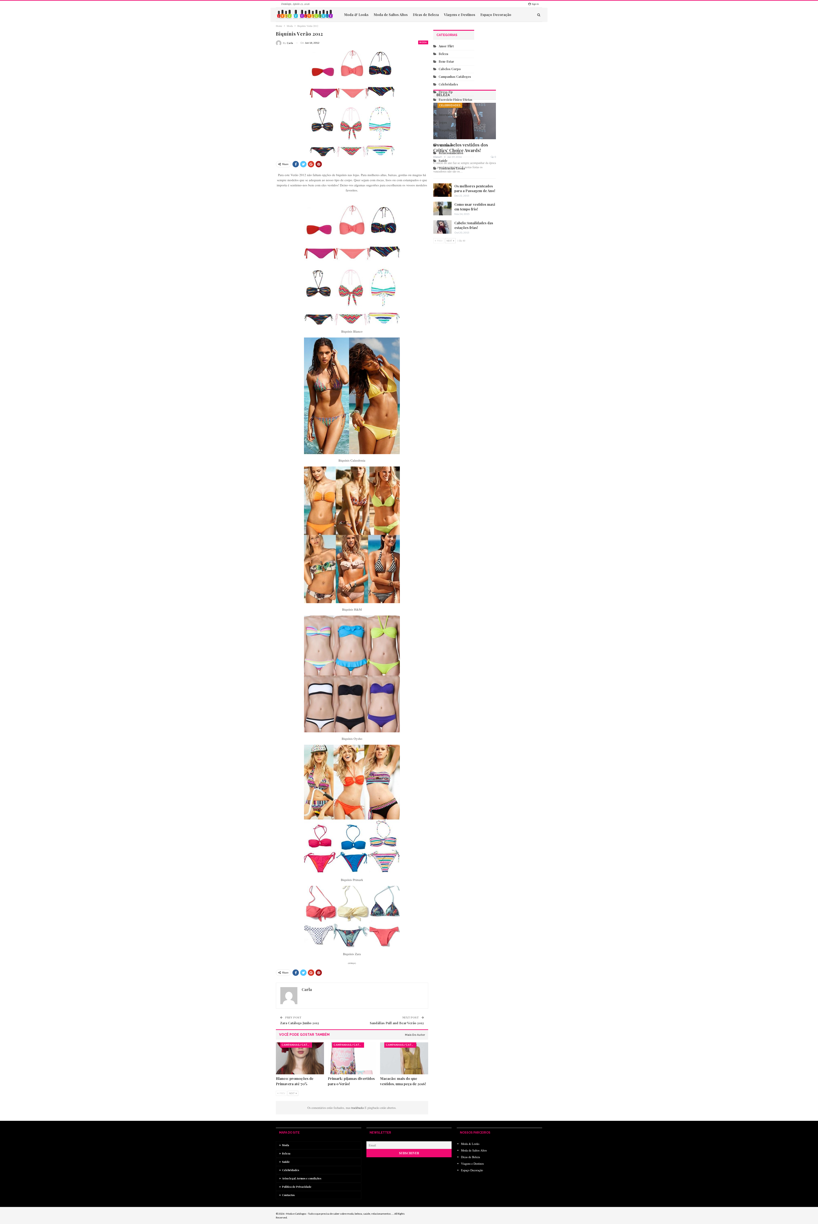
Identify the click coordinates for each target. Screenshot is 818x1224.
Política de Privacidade (296, 1186)
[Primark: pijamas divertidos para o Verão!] (352, 1058)
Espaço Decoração (495, 14)
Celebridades (450, 105)
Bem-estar (446, 61)
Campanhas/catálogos (297, 1044)
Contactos (288, 1195)
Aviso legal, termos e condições (301, 1178)
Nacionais (446, 145)
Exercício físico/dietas (455, 100)
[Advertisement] (453, 375)
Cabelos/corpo (450, 69)
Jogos (443, 122)
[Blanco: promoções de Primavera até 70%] (300, 1058)
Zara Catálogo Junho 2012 (299, 1023)
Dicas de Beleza (426, 14)
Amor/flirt (446, 46)
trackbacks (358, 1108)
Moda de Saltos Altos (391, 14)
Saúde (443, 161)
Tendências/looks (452, 168)
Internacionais (449, 115)
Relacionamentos (451, 153)
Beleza (443, 54)
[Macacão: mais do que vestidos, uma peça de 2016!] (404, 1058)
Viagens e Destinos (459, 14)
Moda (423, 42)
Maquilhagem (448, 130)
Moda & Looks (356, 14)
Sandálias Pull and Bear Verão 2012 (397, 1023)
